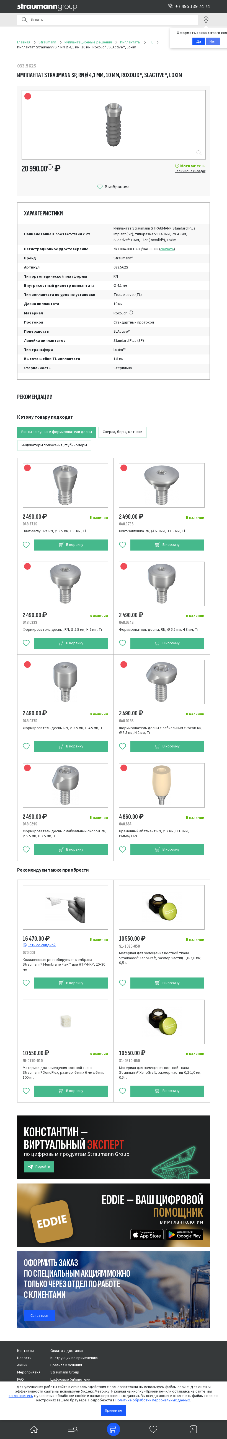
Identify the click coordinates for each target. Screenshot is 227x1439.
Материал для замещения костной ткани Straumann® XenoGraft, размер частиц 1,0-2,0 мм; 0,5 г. (160, 958)
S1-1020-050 (129, 946)
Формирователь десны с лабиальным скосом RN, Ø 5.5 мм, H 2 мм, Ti (161, 730)
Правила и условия (66, 1365)
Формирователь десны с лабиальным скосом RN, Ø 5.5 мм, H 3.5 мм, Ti (64, 833)
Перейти (42, 1166)
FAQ (20, 1379)
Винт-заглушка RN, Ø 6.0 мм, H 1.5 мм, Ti (152, 531)
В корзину (74, 545)
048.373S (126, 524)
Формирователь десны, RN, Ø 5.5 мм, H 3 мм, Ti (158, 629)
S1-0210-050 (129, 1060)
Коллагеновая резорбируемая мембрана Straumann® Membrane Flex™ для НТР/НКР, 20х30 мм (64, 964)
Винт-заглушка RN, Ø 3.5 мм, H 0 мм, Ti (54, 531)
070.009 (29, 952)
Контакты (25, 1351)
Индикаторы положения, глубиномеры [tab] (54, 445)
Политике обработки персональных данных (152, 1400)
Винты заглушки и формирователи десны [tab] (56, 432)
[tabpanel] (113, 638)
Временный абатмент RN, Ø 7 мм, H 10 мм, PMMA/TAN (154, 833)
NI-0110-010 (33, 1060)
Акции (22, 1365)
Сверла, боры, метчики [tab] (122, 432)
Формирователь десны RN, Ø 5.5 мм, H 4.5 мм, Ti (63, 728)
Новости (24, 1358)
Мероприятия (28, 1372)
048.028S (126, 721)
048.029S (30, 824)
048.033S (30, 622)
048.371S (30, 524)
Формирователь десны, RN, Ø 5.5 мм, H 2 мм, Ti (62, 629)
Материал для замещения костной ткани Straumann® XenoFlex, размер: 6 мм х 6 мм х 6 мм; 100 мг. (63, 1072)
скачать (167, 249)
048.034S (126, 622)
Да (198, 41)
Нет (213, 41)
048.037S (30, 721)
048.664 (125, 824)
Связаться (39, 1315)
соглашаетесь (21, 1396)
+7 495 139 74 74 (192, 6)
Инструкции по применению (74, 1358)
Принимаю (113, 1410)
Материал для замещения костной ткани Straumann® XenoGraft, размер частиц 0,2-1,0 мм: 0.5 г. (160, 1072)
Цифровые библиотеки (70, 1379)
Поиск (24, 20)
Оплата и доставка (66, 1351)
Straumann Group (64, 1372)
